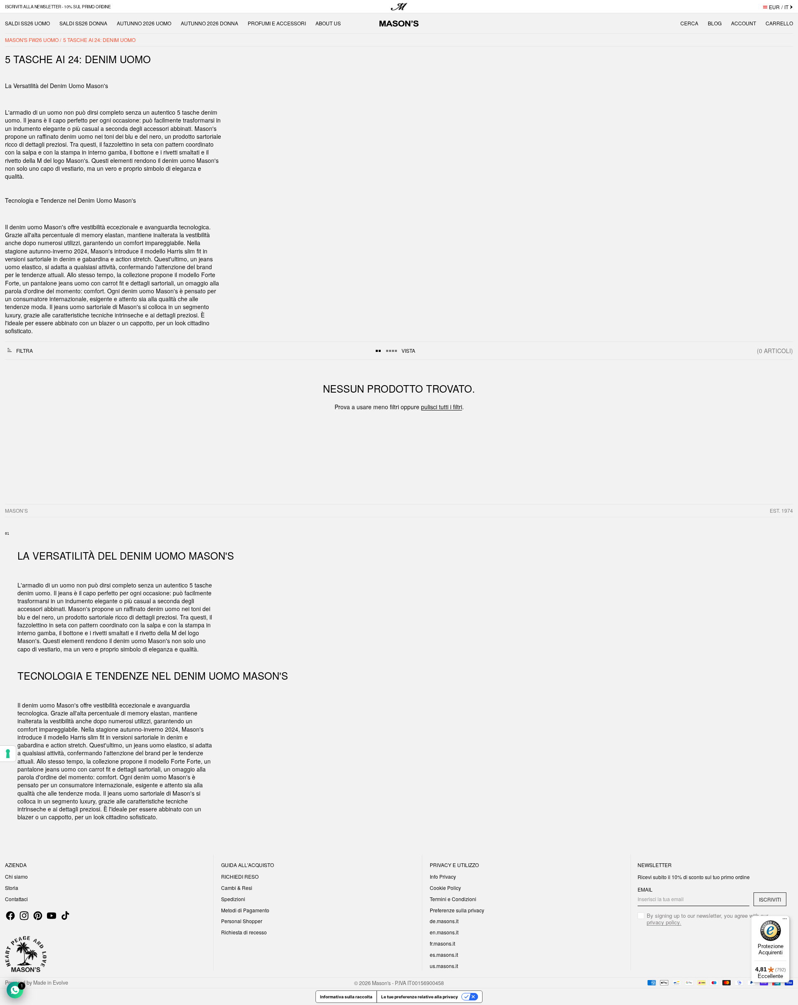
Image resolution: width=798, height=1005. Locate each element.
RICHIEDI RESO (240, 876)
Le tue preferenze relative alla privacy (419, 996)
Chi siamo (16, 876)
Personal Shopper (241, 920)
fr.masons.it (442, 943)
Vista (408, 350)
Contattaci (16, 898)
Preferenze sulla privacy (457, 910)
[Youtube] (51, 915)
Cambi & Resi (236, 887)
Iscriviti (770, 899)
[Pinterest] (37, 915)
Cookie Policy (445, 887)
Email (645, 889)
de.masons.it (444, 920)
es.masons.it (444, 954)
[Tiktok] (65, 915)
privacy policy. (664, 922)
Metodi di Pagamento (245, 910)
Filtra (24, 350)
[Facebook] (10, 915)
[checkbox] (712, 919)
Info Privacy (443, 876)
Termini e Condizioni (453, 898)
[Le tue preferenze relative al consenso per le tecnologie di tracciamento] (8, 754)
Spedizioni (233, 898)
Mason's (382, 982)
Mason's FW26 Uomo (32, 39)
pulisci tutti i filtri (441, 407)
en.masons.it (444, 932)
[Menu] (785, 921)
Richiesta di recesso (244, 932)
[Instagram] (24, 915)
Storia (11, 887)
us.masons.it (444, 965)
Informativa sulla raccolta (346, 996)
